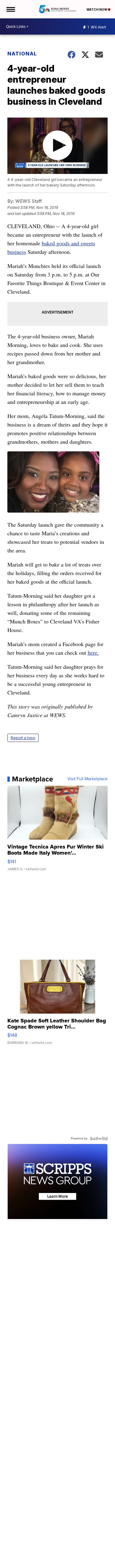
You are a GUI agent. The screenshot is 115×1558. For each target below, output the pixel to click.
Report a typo (23, 738)
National (22, 54)
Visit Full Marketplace (87, 779)
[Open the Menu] (10, 9)
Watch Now (97, 9)
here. (93, 652)
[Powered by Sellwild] (99, 1138)
